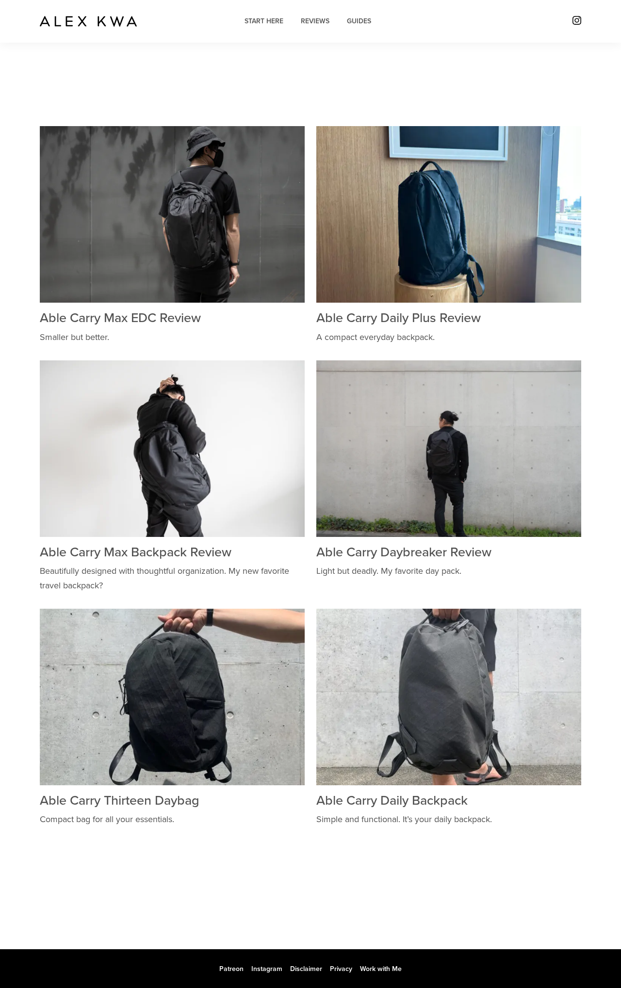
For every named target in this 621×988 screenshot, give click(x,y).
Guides (359, 21)
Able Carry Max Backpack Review (135, 552)
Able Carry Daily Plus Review (398, 318)
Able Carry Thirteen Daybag (119, 801)
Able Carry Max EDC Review (120, 318)
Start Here (264, 21)
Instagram (266, 969)
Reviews (315, 21)
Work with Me (381, 969)
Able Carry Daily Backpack (392, 801)
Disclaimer (306, 969)
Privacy (341, 969)
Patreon (231, 969)
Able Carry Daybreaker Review (403, 552)
